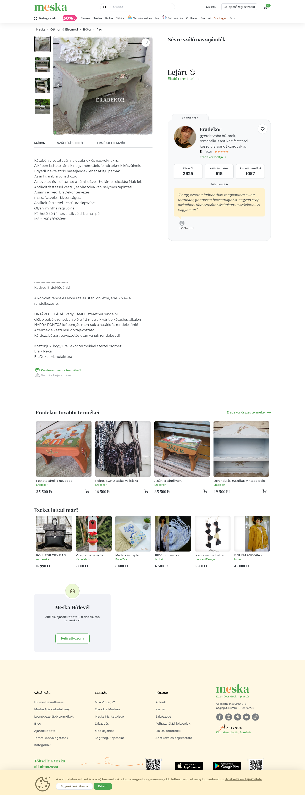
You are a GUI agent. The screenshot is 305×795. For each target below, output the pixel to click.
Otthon (191, 18)
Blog (233, 18)
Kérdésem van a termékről (61, 370)
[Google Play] (189, 766)
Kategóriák (42, 745)
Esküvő (205, 18)
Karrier (160, 709)
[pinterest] (237, 717)
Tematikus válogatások (51, 738)
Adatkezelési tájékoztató (173, 738)
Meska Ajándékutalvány (52, 709)
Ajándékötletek (45, 731)
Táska (98, 18)
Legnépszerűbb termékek (54, 716)
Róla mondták (219, 184)
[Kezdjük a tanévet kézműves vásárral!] (70, 18)
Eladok (211, 6)
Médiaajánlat (104, 731)
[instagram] (228, 717)
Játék (120, 18)
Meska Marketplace (109, 716)
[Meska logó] (50, 6)
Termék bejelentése (56, 375)
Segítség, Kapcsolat (109, 738)
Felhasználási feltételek (172, 723)
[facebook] (219, 717)
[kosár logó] (265, 6)
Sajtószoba (163, 716)
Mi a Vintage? (105, 702)
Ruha (109, 18)
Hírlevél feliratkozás (48, 702)
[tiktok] (255, 717)
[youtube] (246, 717)
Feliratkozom (72, 638)
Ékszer (85, 18)
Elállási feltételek (168, 731)
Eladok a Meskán (107, 709)
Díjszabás (102, 723)
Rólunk (160, 702)
